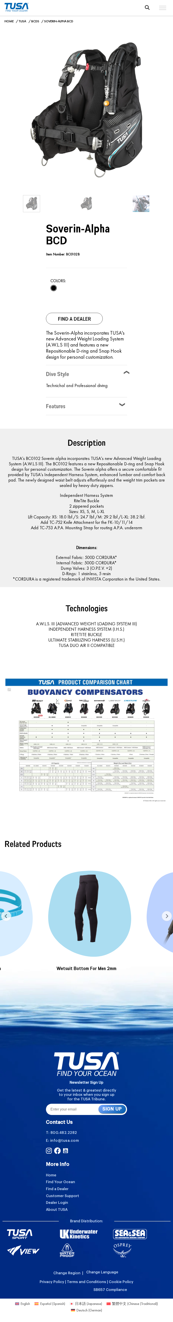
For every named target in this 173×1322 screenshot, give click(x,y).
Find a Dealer (57, 1189)
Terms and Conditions (86, 1282)
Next (167, 916)
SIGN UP (112, 1109)
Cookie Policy (121, 1282)
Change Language (102, 1272)
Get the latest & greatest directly (86, 1090)
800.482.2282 (63, 1133)
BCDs (35, 21)
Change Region (66, 1273)
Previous (6, 916)
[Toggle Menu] (162, 7)
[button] (147, 7)
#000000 (53, 288)
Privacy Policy (52, 1282)
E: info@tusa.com (62, 1140)
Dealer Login (57, 1203)
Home (9, 21)
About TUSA (57, 1210)
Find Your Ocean (60, 1182)
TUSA (22, 21)
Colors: (58, 280)
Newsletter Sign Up (86, 1082)
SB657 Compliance (110, 1290)
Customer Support (62, 1196)
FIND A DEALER (74, 318)
